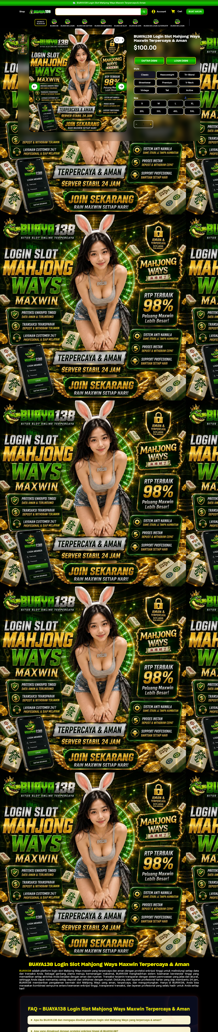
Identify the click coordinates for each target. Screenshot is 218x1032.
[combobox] (98, 11)
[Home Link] (40, 11)
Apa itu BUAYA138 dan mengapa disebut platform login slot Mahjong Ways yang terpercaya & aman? (98, 1020)
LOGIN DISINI (181, 60)
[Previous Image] (34, 86)
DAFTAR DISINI (149, 60)
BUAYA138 (25, 970)
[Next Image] (121, 86)
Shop (22, 11)
